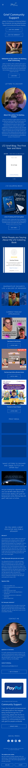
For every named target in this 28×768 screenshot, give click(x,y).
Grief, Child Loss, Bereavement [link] (17, 153)
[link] (14, 4)
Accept (21, 764)
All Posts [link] (6, 153)
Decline (7, 764)
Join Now (14, 75)
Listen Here (14, 345)
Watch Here (14, 376)
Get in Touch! (14, 671)
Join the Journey (14, 29)
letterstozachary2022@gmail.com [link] (10, 666)
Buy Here (14, 227)
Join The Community (14, 34)
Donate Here (14, 726)
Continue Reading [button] (14, 174)
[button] (3, 4)
